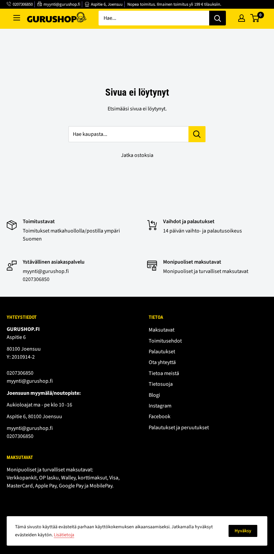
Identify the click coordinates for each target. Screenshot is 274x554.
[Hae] (217, 18)
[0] (255, 18)
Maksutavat (161, 330)
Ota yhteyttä (162, 362)
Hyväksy (243, 531)
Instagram (160, 405)
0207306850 (23, 4)
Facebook (159, 416)
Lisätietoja (64, 535)
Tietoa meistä (164, 373)
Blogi (154, 395)
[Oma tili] (241, 18)
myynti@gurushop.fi (61, 4)
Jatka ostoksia (137, 155)
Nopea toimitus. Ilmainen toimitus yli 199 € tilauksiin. (174, 4)
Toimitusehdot (165, 341)
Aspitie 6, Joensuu (107, 4)
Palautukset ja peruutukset (179, 427)
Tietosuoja (161, 384)
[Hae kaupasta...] (197, 134)
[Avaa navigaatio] (16, 17)
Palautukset (162, 351)
